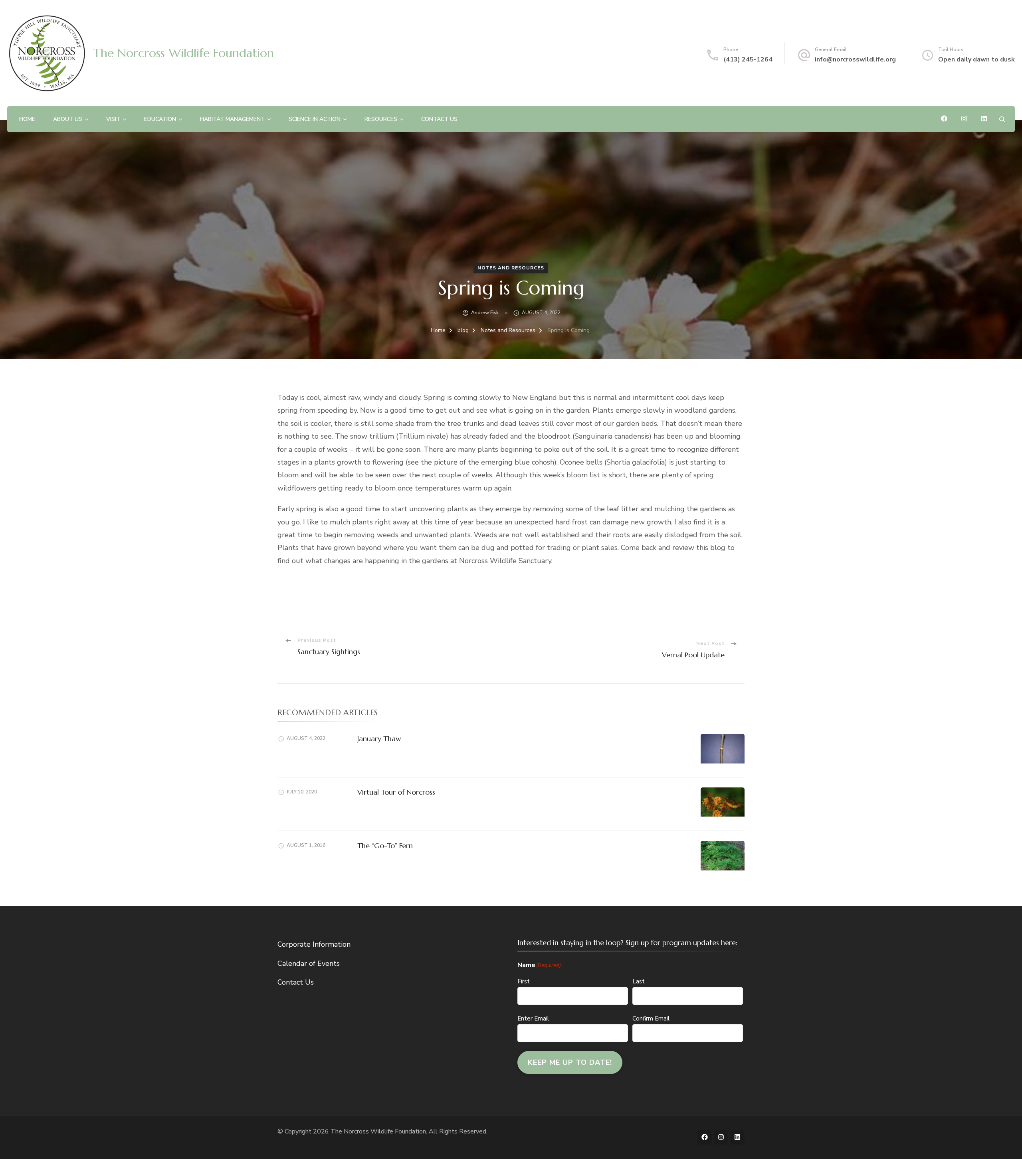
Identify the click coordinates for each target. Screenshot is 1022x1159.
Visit (113, 119)
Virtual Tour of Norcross (396, 792)
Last (638, 981)
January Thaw (379, 738)
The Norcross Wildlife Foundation (183, 52)
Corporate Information (314, 944)
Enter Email (533, 1019)
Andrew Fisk (485, 312)
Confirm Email (650, 1019)
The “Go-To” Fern (385, 845)
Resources (380, 119)
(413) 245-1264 (747, 59)
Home (27, 119)
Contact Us (439, 119)
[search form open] (1002, 119)
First (523, 981)
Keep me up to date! (570, 1062)
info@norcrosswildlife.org (855, 59)
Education (160, 119)
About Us (67, 119)
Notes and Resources (510, 268)
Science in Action (315, 119)
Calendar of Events (308, 963)
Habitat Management (232, 119)
